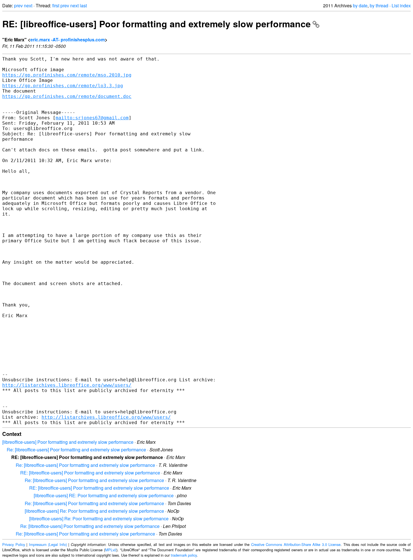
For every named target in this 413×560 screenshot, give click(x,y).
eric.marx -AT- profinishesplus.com (67, 39)
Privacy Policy (13, 544)
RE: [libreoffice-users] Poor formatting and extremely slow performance (156, 23)
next (28, 5)
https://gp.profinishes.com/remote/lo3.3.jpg (62, 85)
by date (360, 5)
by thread (379, 5)
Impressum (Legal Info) (48, 544)
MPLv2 (110, 549)
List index (401, 5)
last (83, 5)
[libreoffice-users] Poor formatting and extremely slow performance (67, 442)
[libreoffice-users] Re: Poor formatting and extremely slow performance (94, 511)
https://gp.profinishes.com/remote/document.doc (66, 96)
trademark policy (184, 555)
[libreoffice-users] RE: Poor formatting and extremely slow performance (104, 495)
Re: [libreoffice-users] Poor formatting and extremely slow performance (76, 449)
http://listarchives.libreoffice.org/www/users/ (66, 385)
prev (18, 5)
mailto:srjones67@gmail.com (92, 117)
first (55, 5)
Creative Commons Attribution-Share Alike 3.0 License (296, 544)
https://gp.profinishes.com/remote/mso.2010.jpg (66, 75)
